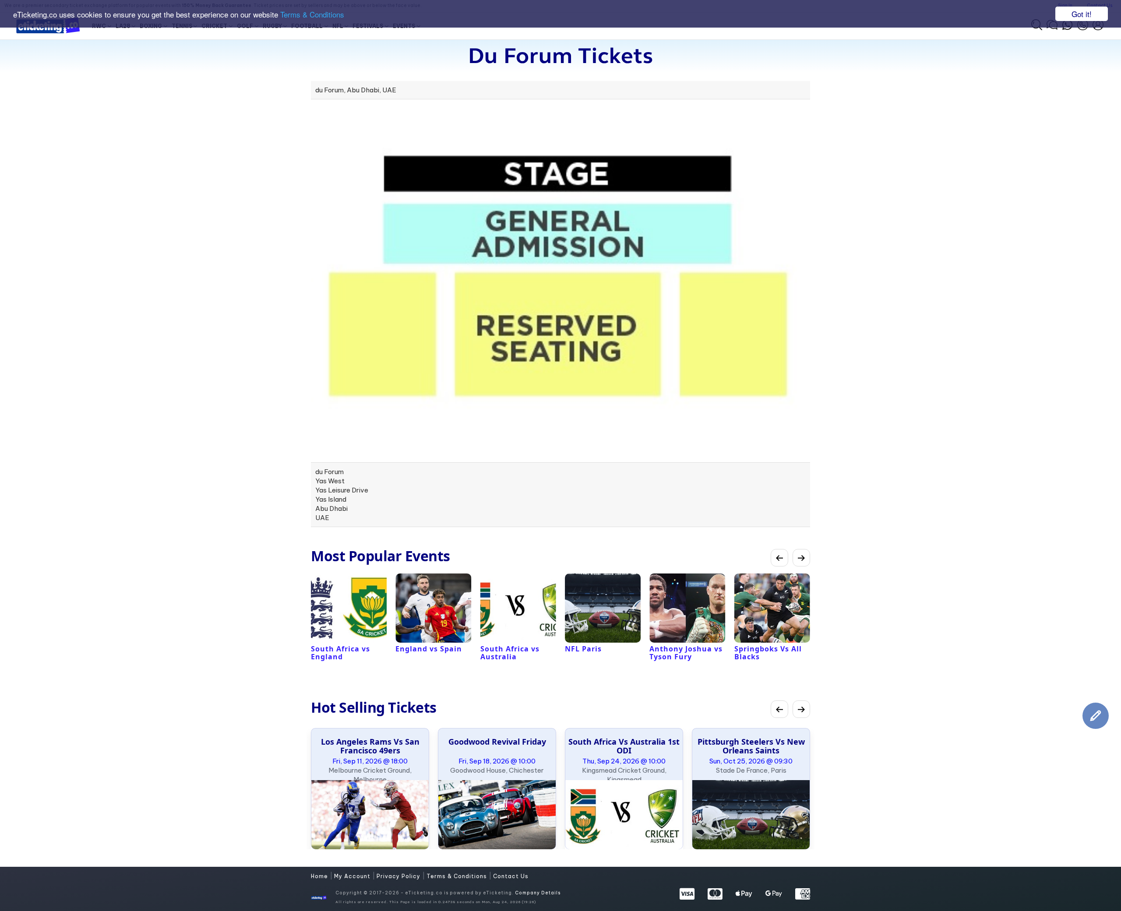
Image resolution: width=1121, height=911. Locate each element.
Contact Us (511, 876)
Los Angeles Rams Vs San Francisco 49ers (370, 746)
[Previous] (779, 557)
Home (320, 876)
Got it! (1082, 13)
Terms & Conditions (312, 14)
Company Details (537, 893)
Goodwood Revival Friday (497, 741)
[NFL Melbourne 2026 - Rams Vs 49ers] (370, 814)
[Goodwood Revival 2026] (497, 814)
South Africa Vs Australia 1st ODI (624, 746)
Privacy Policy (399, 876)
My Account (353, 876)
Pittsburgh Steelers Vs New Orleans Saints (751, 746)
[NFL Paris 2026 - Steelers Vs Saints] (751, 814)
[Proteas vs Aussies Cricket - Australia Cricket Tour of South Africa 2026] (624, 814)
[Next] (801, 557)
